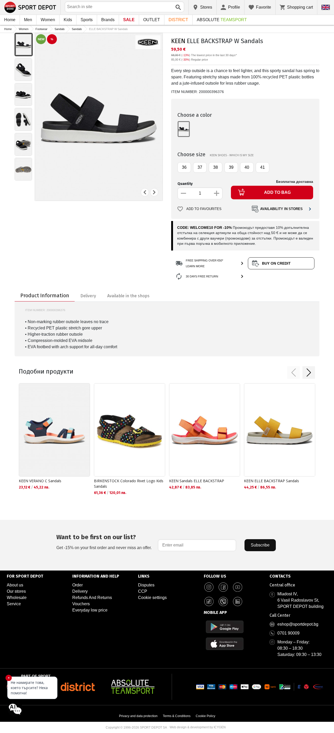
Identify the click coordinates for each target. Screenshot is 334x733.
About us (15, 585)
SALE (129, 20)
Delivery (80, 591)
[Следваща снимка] (154, 192)
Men (28, 20)
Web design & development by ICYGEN (198, 727)
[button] (293, 372)
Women (48, 20)
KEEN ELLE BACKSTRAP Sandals (271, 480)
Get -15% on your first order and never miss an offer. (104, 541)
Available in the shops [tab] (128, 295)
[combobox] (124, 6)
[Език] (325, 7)
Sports (87, 20)
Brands (108, 20)
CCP (142, 591)
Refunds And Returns (92, 597)
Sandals (60, 29)
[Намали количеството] (183, 193)
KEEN (178, 41)
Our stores (16, 591)
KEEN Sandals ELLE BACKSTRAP (196, 480)
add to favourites (204, 209)
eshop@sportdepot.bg (297, 624)
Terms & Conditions (176, 716)
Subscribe (260, 545)
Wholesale (17, 597)
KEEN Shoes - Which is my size (232, 155)
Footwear (41, 29)
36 (184, 167)
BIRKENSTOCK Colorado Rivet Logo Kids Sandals (128, 483)
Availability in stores (281, 209)
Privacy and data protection (138, 716)
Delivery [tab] (88, 295)
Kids (68, 20)
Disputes (146, 585)
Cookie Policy (205, 716)
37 (200, 167)
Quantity (185, 184)
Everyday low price (90, 610)
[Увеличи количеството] (217, 193)
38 (215, 167)
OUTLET (151, 20)
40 (246, 167)
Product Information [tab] (44, 295)
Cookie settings (152, 597)
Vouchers (81, 604)
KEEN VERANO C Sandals (40, 480)
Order (77, 585)
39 (231, 167)
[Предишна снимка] (145, 192)
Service (14, 604)
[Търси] (178, 7)
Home (9, 20)
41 (262, 167)
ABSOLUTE (222, 20)
